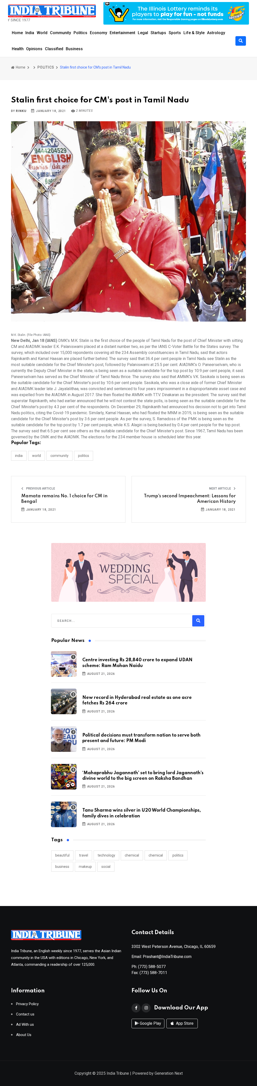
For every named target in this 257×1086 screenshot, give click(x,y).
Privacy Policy (27, 1004)
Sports (175, 32)
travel (83, 855)
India (29, 32)
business (62, 867)
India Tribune (118, 1073)
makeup (85, 867)
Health (18, 48)
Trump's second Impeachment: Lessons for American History (190, 499)
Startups (158, 32)
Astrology (216, 32)
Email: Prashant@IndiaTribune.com (161, 956)
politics (177, 855)
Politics (80, 32)
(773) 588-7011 (153, 972)
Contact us (25, 1014)
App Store (184, 1023)
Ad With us (25, 1025)
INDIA (19, 456)
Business (74, 48)
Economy (98, 32)
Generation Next (169, 1073)
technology (106, 855)
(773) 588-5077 (152, 966)
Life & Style (194, 32)
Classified (54, 48)
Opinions (34, 48)
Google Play (150, 1023)
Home (17, 32)
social (105, 867)
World (42, 32)
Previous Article (40, 488)
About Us (23, 1035)
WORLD (36, 456)
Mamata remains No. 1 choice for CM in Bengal (64, 499)
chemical (132, 855)
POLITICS (45, 67)
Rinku (21, 111)
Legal (143, 32)
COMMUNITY (59, 456)
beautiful (62, 855)
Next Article (220, 488)
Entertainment (122, 32)
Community (60, 32)
